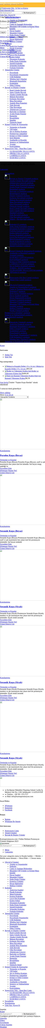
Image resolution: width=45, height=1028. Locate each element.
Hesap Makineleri (16, 39)
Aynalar (13, 144)
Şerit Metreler (15, 138)
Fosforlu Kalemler (16, 68)
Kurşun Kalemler (16, 53)
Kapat (2, 346)
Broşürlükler (14, 118)
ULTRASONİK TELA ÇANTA (22, 151)
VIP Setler (13, 129)
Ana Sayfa (4, 382)
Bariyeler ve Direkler (18, 112)
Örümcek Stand (15, 122)
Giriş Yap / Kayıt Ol (12, 1005)
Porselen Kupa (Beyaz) (11, 455)
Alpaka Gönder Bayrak (18, 95)
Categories (4, 169)
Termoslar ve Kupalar (18, 127)
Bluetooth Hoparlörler (18, 81)
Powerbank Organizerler (19, 75)
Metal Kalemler (15, 51)
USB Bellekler (15, 77)
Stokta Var (9, 355)
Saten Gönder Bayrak (18, 92)
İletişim (7, 819)
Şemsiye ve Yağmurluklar (19, 142)
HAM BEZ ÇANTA (18, 158)
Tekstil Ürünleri (11, 833)
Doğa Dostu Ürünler (17, 35)
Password (4, 28)
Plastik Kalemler (16, 48)
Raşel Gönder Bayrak (18, 90)
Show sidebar (5, 393)
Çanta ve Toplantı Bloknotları (21, 24)
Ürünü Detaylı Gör (7, 473)
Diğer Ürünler (15, 85)
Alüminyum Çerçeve (17, 110)
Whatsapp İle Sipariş (12, 821)
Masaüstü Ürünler (16, 33)
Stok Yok (8, 357)
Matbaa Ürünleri (16, 41)
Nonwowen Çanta (12, 831)
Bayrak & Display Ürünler (15, 835)
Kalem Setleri (15, 57)
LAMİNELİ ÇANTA (18, 156)
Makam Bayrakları (17, 97)
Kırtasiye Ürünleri (16, 37)
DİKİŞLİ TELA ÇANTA (19, 153)
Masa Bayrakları (16, 101)
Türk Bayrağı (15, 105)
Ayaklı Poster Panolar (18, 114)
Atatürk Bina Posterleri (18, 103)
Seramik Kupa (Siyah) (11, 606)
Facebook (8, 810)
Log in (3, 32)
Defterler (13, 22)
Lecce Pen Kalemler (17, 55)
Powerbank (14, 73)
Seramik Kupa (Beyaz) (11, 531)
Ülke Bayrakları (16, 107)
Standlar (13, 120)
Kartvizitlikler (15, 146)
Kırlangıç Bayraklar (17, 99)
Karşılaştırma (10, 1003)
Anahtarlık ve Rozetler (18, 140)
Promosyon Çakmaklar (18, 134)
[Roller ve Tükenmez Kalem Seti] (18, 371)
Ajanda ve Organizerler (18, 20)
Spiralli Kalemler (16, 63)
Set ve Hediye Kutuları (18, 131)
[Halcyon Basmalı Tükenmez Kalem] (19, 376)
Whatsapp (8, 806)
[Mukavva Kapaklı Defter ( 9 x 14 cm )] (20, 366)
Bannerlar (13, 116)
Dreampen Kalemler (17, 59)
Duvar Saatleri (15, 31)
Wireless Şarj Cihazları (18, 79)
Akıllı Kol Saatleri (16, 46)
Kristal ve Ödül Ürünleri (19, 136)
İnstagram (8, 808)
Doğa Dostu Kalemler (18, 61)
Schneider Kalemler (17, 66)
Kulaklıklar (14, 83)
